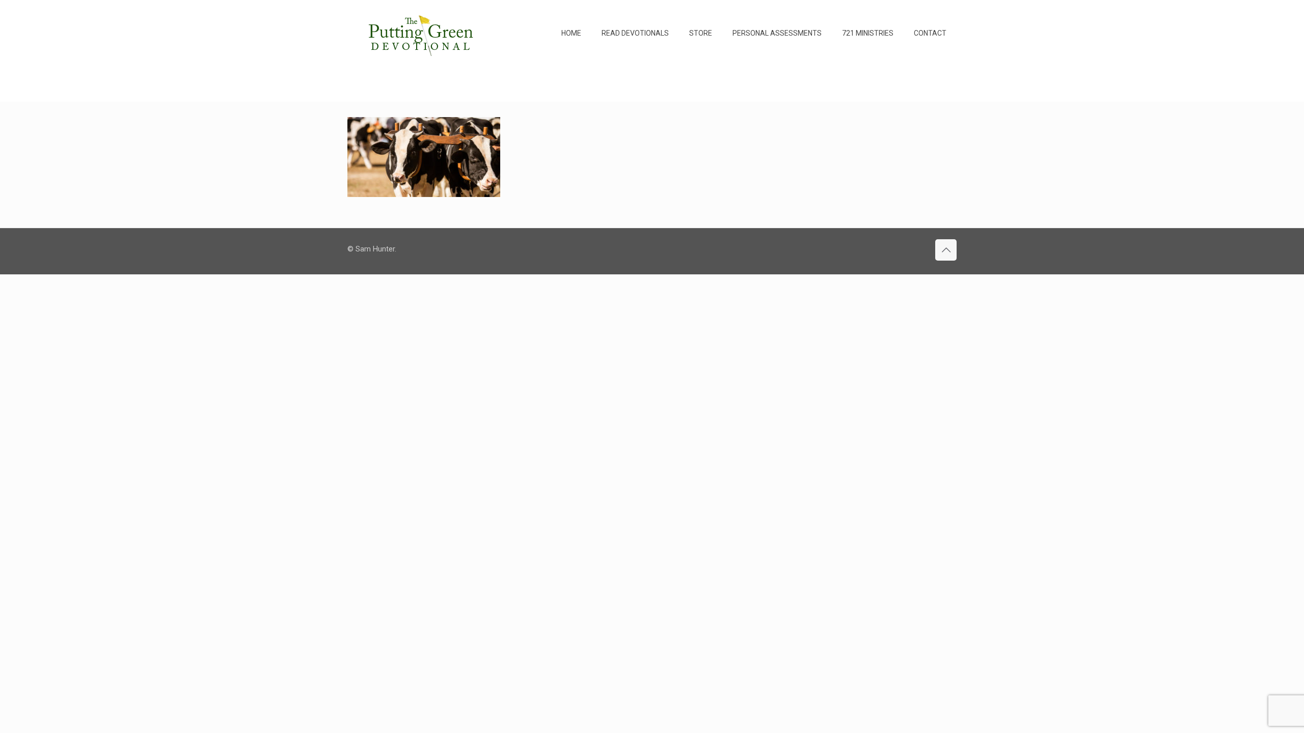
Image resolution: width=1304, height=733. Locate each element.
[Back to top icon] (946, 250)
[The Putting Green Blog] (422, 33)
